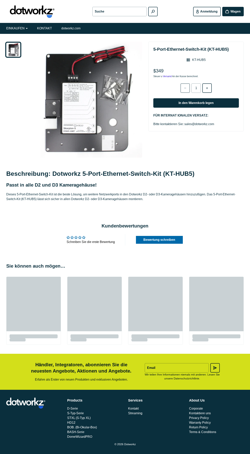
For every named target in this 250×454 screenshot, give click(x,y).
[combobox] (119, 11)
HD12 (71, 422)
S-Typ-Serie (75, 413)
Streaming (135, 413)
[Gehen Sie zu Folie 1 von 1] (13, 50)
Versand (167, 76)
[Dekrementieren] (185, 88)
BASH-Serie (75, 432)
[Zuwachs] (207, 88)
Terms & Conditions (202, 432)
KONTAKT (44, 28)
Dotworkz (130, 444)
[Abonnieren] (215, 368)
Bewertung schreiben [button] (159, 239)
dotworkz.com (70, 28)
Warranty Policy (200, 422)
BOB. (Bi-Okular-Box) (82, 427)
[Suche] (153, 11)
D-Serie (72, 408)
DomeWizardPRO (79, 436)
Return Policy (198, 427)
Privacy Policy (199, 418)
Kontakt (133, 408)
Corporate (196, 408)
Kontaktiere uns (200, 413)
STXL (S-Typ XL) (79, 418)
